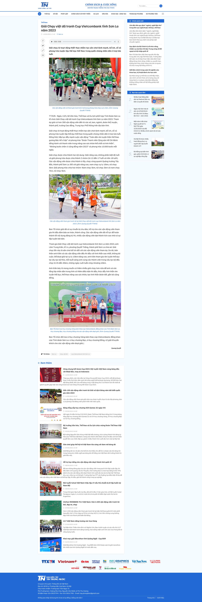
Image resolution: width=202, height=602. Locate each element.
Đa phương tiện (152, 14)
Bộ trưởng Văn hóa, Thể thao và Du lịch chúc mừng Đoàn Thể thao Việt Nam (92, 426)
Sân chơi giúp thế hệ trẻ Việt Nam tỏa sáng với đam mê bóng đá (89, 444)
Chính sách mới (137, 21)
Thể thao (44, 22)
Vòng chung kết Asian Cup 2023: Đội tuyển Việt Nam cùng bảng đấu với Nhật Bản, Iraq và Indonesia (91, 370)
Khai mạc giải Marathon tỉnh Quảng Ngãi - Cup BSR (84, 538)
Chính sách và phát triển (80, 14)
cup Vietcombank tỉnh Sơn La (80, 354)
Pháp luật (64, 14)
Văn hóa (105, 14)
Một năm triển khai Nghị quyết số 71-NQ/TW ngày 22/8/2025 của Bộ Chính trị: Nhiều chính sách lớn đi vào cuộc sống (147, 127)
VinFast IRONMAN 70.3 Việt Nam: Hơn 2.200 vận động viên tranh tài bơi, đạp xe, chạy (91, 503)
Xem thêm (46, 362)
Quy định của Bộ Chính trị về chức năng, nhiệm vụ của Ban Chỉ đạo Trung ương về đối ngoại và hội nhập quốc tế (145, 48)
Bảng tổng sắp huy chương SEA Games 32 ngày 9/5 (84, 408)
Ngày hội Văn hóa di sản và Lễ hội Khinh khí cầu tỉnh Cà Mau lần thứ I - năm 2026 (141, 112)
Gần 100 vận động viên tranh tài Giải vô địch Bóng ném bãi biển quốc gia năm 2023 (91, 391)
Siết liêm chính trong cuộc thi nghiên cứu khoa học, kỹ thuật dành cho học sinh (144, 71)
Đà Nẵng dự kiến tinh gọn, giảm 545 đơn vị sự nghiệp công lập (141, 154)
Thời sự (47, 14)
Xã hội (55, 14)
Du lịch (96, 14)
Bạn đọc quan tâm (138, 92)
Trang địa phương (136, 14)
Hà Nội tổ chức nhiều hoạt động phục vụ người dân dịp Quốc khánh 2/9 (141, 142)
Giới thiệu (160, 598)
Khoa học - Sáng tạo (118, 14)
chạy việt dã (64, 354)
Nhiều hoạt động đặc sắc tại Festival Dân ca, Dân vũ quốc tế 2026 (142, 99)
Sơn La (60, 34)
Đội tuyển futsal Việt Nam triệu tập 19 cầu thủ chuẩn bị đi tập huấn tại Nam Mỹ (92, 484)
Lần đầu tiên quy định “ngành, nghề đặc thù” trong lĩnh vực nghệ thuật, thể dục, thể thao (145, 26)
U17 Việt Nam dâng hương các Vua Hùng (80, 521)
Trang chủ (151, 598)
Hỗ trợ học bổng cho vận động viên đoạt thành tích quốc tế (87, 462)
